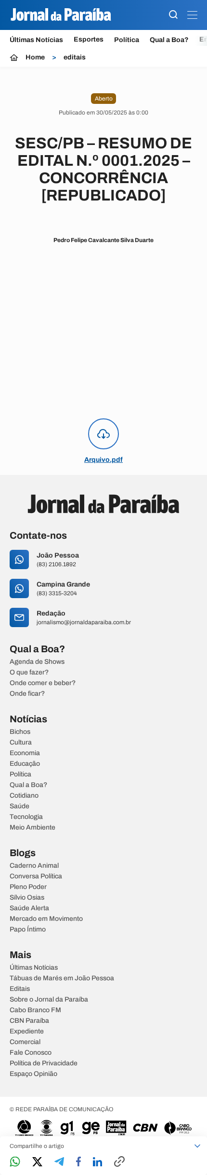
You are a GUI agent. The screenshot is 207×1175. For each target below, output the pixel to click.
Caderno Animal (34, 865)
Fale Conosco (31, 1052)
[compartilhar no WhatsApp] (15, 1162)
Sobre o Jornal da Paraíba (49, 999)
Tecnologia (26, 817)
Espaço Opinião (33, 1074)
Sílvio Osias (27, 897)
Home (35, 57)
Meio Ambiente (32, 827)
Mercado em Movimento (46, 919)
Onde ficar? (27, 693)
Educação (25, 763)
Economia (25, 753)
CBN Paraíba (29, 1020)
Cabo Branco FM (35, 1010)
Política (126, 39)
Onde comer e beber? (43, 683)
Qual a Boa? (169, 39)
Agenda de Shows (37, 662)
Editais (20, 989)
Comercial (25, 1042)
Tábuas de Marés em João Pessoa (62, 978)
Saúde (19, 806)
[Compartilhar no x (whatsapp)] (37, 1162)
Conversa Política (36, 876)
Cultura (21, 742)
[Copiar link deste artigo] (119, 1162)
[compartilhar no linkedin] (97, 1162)
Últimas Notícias (36, 39)
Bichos (20, 732)
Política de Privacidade (44, 1063)
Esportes (89, 39)
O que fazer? (29, 672)
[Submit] (173, 15)
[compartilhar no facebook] (78, 1162)
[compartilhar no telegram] (59, 1162)
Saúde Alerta (29, 908)
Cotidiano (24, 795)
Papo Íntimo (28, 929)
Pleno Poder (28, 887)
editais (75, 57)
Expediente (27, 1031)
